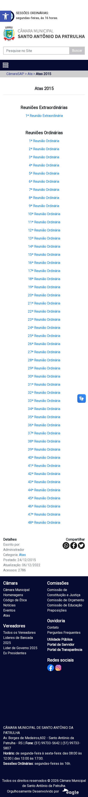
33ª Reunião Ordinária (44, 401)
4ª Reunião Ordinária (44, 165)
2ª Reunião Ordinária (44, 149)
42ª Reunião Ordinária (44, 474)
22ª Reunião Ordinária (44, 311)
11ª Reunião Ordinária (44, 222)
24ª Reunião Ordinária (44, 328)
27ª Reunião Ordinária (44, 352)
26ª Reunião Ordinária (44, 344)
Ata (30, 74)
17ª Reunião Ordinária (44, 271)
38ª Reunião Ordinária (44, 441)
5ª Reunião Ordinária (44, 173)
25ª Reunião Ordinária (44, 336)
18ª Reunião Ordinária (44, 279)
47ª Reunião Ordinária (44, 514)
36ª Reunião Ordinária (44, 425)
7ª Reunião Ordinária (44, 190)
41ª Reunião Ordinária (44, 466)
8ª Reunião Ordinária (44, 198)
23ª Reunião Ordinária (44, 320)
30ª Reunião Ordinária (44, 376)
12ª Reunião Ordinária (44, 230)
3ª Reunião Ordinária (44, 157)
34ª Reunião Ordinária (44, 409)
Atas (22, 555)
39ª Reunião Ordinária (44, 449)
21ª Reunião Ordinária (44, 303)
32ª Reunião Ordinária (44, 393)
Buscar (77, 51)
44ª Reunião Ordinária (44, 490)
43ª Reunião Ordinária (44, 482)
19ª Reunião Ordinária (44, 287)
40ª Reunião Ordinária (44, 458)
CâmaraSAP (15, 74)
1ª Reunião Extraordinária (44, 116)
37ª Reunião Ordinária (44, 433)
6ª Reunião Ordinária (44, 181)
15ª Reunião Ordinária (44, 255)
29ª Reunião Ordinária (44, 368)
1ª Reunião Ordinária (44, 141)
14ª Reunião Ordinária (44, 246)
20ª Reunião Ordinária (44, 295)
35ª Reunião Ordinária (44, 417)
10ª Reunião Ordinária (44, 214)
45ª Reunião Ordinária (44, 498)
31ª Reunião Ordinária (44, 384)
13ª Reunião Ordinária (44, 238)
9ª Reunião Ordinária (44, 206)
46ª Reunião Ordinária (44, 506)
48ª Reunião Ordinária (44, 523)
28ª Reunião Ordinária (44, 360)
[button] (5, 16)
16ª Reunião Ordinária (44, 263)
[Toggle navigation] (5, 65)
